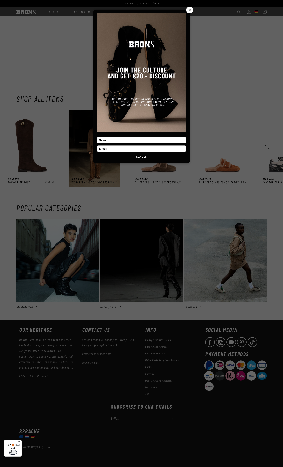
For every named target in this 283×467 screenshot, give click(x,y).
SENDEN (141, 156)
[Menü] (19, 442)
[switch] (13, 452)
